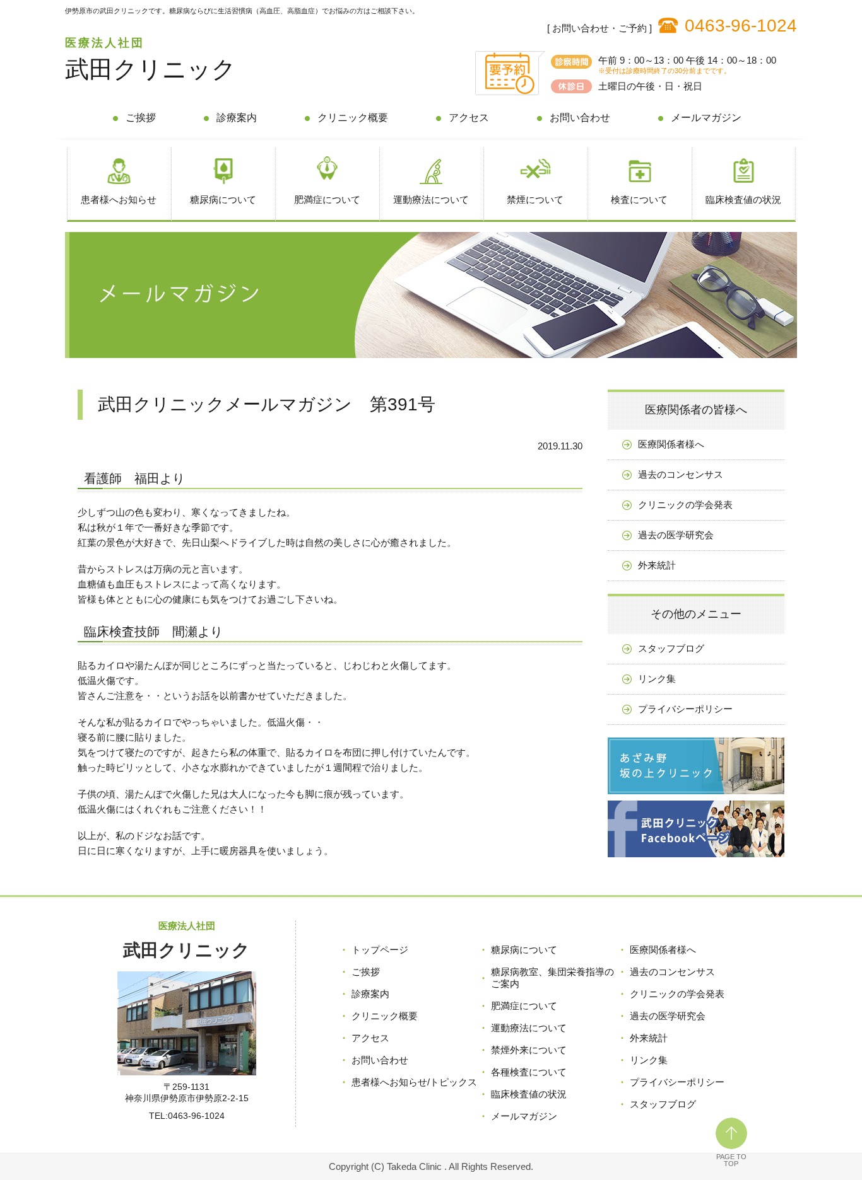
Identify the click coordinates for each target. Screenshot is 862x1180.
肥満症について (327, 199)
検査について (639, 199)
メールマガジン (706, 117)
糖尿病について (223, 199)
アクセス (469, 117)
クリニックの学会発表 (685, 504)
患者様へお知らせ (118, 199)
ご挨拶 (141, 117)
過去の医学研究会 (676, 534)
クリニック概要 (352, 117)
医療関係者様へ (671, 444)
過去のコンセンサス (680, 474)
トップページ (379, 949)
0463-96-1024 (741, 25)
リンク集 (657, 678)
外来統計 (657, 565)
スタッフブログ (671, 648)
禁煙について (535, 199)
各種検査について (529, 1072)
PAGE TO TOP (731, 1160)
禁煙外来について (529, 1049)
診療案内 (236, 117)
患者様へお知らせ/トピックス (414, 1082)
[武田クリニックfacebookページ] (696, 860)
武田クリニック (150, 69)
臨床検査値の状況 (743, 199)
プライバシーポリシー (685, 708)
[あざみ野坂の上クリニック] (696, 797)
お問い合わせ (580, 117)
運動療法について (431, 199)
